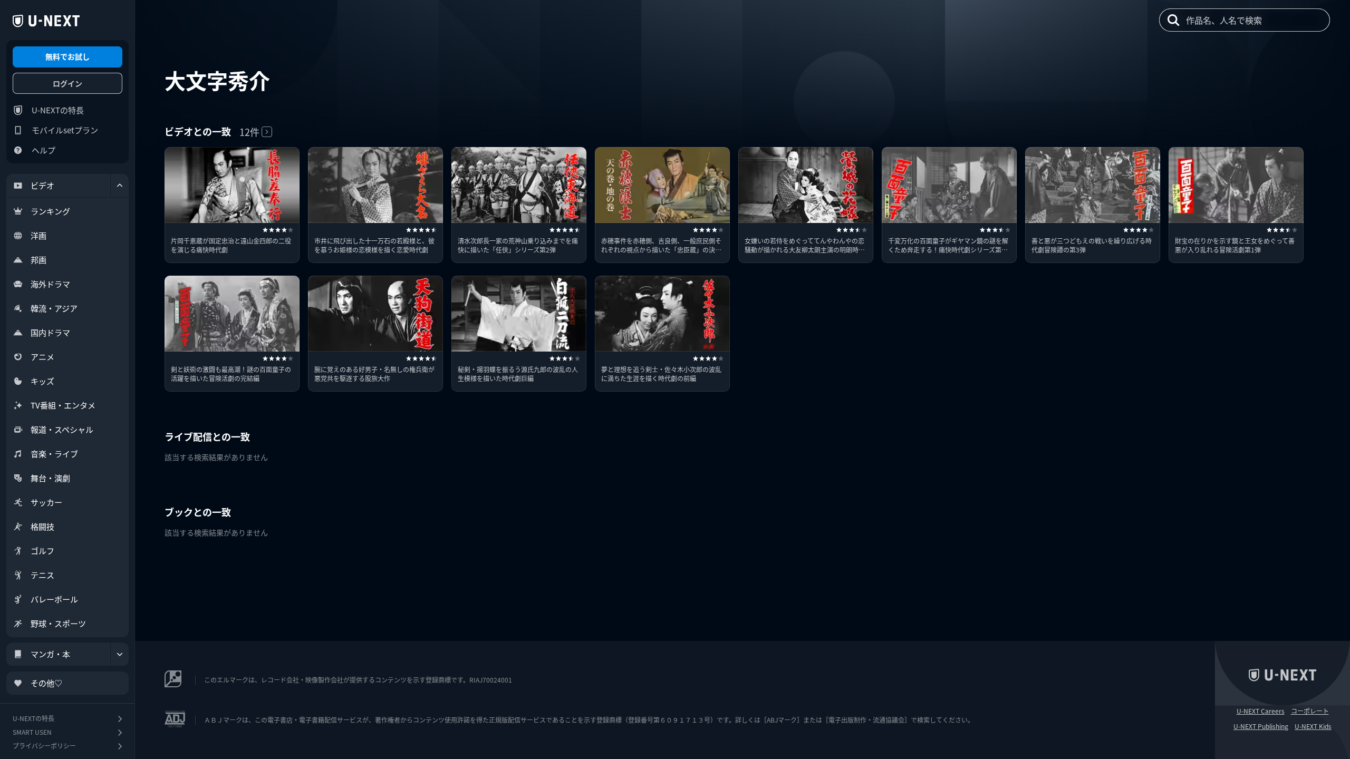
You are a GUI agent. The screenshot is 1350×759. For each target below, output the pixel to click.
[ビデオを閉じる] (120, 185)
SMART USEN (32, 731)
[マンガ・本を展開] (120, 654)
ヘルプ (43, 149)
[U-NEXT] (46, 21)
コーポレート (1310, 711)
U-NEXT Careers (1261, 711)
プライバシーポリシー (44, 745)
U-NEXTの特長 (58, 109)
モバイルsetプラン (65, 129)
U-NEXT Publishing (1260, 726)
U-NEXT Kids (1313, 726)
